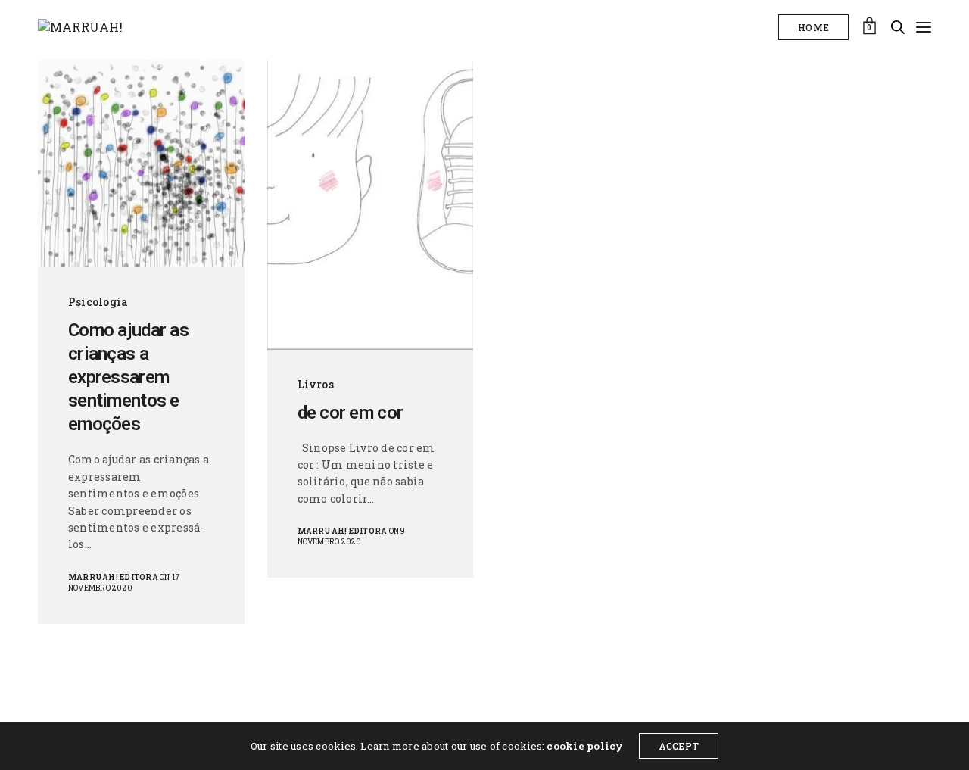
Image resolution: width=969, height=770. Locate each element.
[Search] (898, 27)
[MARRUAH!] (80, 27)
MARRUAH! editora (113, 577)
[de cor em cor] (370, 204)
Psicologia (98, 302)
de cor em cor (350, 412)
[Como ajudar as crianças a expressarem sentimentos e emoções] (141, 163)
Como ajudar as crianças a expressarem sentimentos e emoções (128, 377)
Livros (316, 384)
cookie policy (585, 746)
